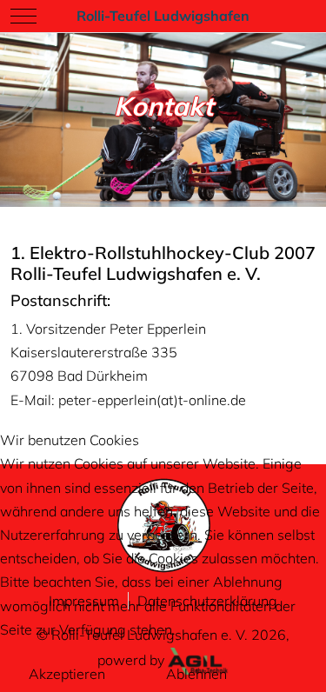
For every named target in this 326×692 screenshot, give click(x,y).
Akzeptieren (67, 673)
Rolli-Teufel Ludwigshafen (163, 15)
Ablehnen (196, 673)
